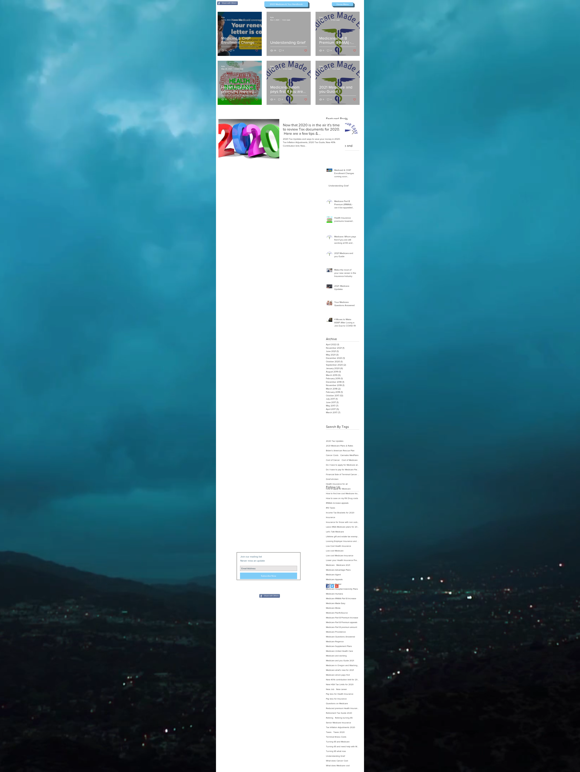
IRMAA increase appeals (337, 503)
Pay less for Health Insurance (339, 694)
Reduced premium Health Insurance (342, 708)
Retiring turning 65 (344, 718)
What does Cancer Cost (337, 760)
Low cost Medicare (334, 550)
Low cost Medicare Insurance (339, 555)
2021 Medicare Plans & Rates (339, 445)
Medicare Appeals (334, 579)
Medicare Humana (334, 594)
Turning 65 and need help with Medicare (342, 746)
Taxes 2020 (339, 732)
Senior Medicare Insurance (338, 722)
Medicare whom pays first (338, 675)
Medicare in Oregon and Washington (342, 665)
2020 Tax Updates (334, 441)
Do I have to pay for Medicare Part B (342, 469)
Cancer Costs (332, 455)
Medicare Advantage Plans (338, 570)
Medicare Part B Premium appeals (341, 622)
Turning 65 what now (336, 751)
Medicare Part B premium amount (341, 627)
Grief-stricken (332, 479)
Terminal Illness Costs (336, 737)
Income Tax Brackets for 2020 (340, 512)
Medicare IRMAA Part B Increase (341, 598)
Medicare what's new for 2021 (340, 670)
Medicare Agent (333, 574)
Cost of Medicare (350, 460)
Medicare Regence (335, 641)
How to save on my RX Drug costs (342, 498)
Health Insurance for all (337, 484)
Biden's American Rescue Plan (340, 450)
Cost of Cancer (333, 460)
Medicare (330, 565)
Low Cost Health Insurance (338, 546)
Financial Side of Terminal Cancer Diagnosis (342, 474)
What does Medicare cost (338, 765)
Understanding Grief (335, 756)
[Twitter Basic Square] (332, 586)
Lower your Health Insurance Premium (342, 560)
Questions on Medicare (337, 703)
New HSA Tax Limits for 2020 (340, 684)
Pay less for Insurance (336, 699)
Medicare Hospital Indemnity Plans (342, 589)
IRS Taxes (330, 508)
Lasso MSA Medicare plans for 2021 (342, 527)
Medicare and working (336, 655)
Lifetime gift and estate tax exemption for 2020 (342, 536)
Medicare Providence (336, 632)
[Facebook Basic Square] (327, 586)
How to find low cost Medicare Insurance (342, 493)
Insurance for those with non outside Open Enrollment (342, 522)
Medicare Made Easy (335, 603)
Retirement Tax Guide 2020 (339, 713)
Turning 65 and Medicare (338, 741)
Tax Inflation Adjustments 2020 (340, 727)
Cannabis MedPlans (349, 455)
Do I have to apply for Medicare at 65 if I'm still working (342, 465)
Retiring (329, 718)
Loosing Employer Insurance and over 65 (342, 541)
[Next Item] (353, 132)
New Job (330, 689)
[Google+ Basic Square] (336, 586)
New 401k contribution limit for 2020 (342, 679)
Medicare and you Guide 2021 (340, 660)
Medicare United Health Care (339, 651)
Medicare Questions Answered (340, 636)
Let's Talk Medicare (335, 531)
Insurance (330, 517)
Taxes (329, 732)
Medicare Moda (333, 608)
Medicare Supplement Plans (339, 646)
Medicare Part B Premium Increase (342, 617)
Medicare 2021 (343, 565)
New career (341, 689)
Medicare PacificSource (337, 613)
